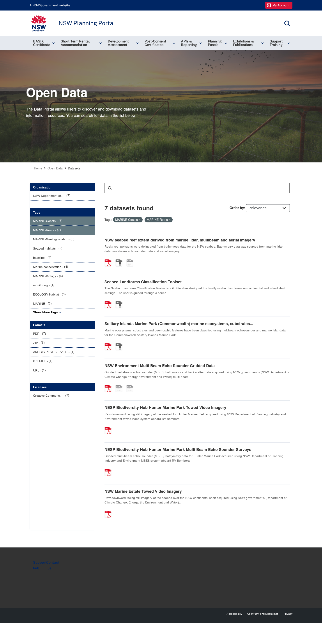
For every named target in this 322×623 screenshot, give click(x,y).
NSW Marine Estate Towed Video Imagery (143, 491)
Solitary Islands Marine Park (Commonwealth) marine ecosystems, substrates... (178, 323)
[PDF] (109, 258)
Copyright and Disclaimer (262, 613)
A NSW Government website (50, 5)
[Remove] (139, 220)
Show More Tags (45, 312)
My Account (281, 5)
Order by (237, 207)
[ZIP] (120, 258)
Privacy (287, 613)
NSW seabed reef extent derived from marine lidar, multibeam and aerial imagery (179, 240)
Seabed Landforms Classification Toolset (143, 282)
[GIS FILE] (131, 384)
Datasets (74, 168)
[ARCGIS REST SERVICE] (131, 258)
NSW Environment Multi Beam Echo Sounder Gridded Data (159, 365)
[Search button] (109, 188)
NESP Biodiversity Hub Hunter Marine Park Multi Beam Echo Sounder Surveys (177, 449)
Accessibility (234, 613)
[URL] (120, 384)
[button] (43, 43)
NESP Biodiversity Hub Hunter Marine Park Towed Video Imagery (165, 407)
